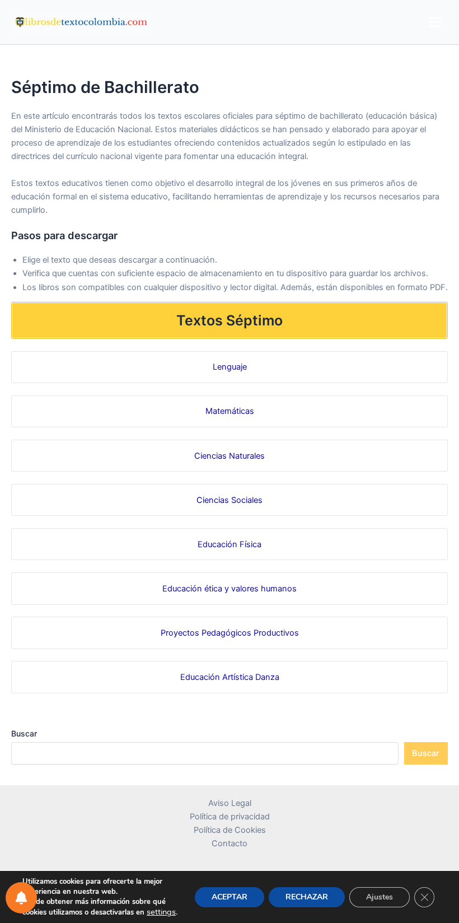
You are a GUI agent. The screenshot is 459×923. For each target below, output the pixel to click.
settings (161, 912)
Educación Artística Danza (229, 677)
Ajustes (379, 897)
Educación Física (229, 544)
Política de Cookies (230, 830)
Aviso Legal (229, 803)
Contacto (229, 843)
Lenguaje (230, 367)
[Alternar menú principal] (434, 22)
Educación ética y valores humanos (229, 589)
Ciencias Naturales (229, 456)
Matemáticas (229, 411)
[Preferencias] (21, 897)
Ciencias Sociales (229, 500)
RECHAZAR (306, 897)
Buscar (24, 733)
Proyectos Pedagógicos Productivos (230, 633)
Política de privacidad (230, 817)
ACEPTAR (229, 897)
